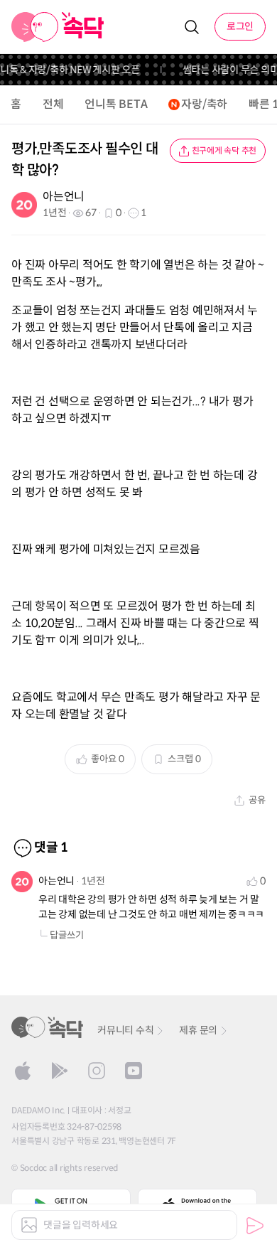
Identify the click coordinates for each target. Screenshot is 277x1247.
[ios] (22, 1070)
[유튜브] (133, 1070)
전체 (53, 104)
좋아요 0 (107, 759)
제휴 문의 (198, 1030)
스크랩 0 (184, 759)
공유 (257, 800)
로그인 (240, 26)
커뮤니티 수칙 (125, 1030)
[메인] (57, 27)
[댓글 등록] (255, 1225)
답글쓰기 (67, 935)
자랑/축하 (204, 104)
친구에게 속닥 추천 (224, 150)
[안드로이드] (59, 1070)
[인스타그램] (96, 1070)
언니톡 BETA (116, 104)
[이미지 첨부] (29, 1224)
